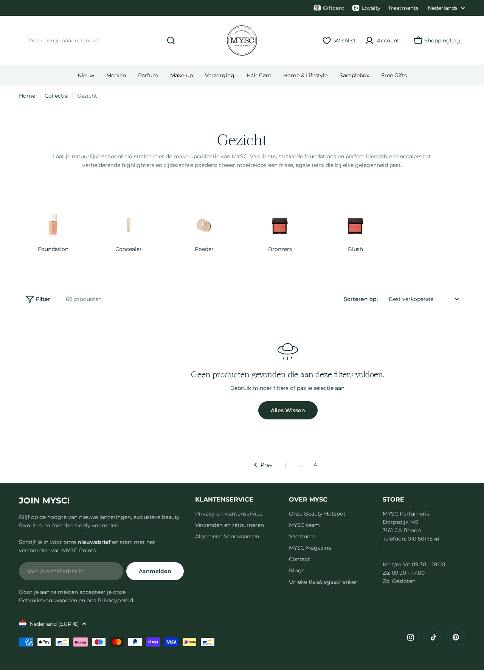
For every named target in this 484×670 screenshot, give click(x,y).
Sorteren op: (361, 299)
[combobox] (100, 40)
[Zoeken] (170, 40)
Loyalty (370, 8)
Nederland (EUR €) (54, 623)
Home (27, 95)
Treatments (403, 8)
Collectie (56, 95)
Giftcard (333, 8)
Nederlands (443, 8)
